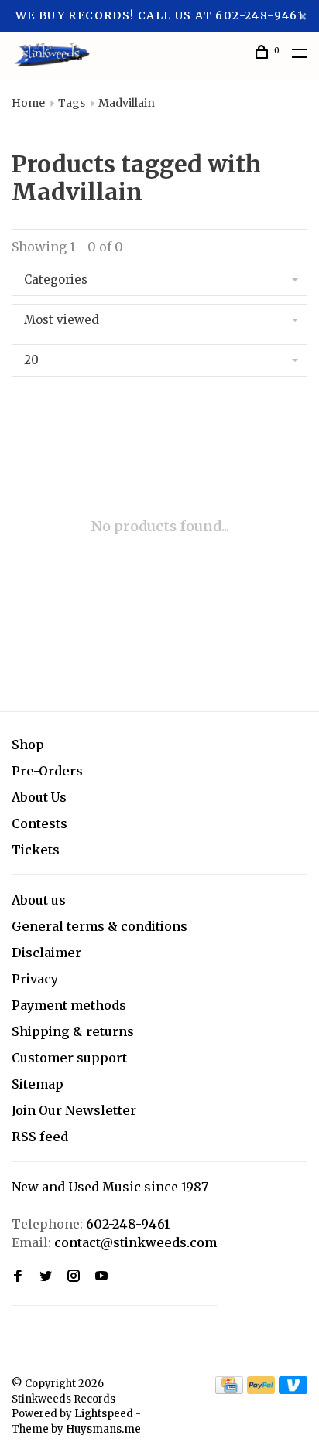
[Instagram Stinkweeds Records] (73, 1276)
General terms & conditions (99, 926)
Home (28, 103)
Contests (39, 823)
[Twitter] (45, 1276)
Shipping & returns (73, 1031)
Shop (28, 744)
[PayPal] (261, 1389)
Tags (71, 103)
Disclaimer (46, 952)
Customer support (69, 1057)
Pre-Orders (47, 771)
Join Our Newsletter (74, 1110)
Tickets (36, 849)
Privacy (35, 979)
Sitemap (37, 1084)
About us (39, 900)
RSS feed (40, 1136)
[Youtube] (101, 1276)
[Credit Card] (229, 1389)
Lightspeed (103, 1413)
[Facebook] (18, 1276)
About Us (39, 797)
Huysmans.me (103, 1429)
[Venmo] (293, 1389)
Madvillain (126, 103)
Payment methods (69, 1005)
